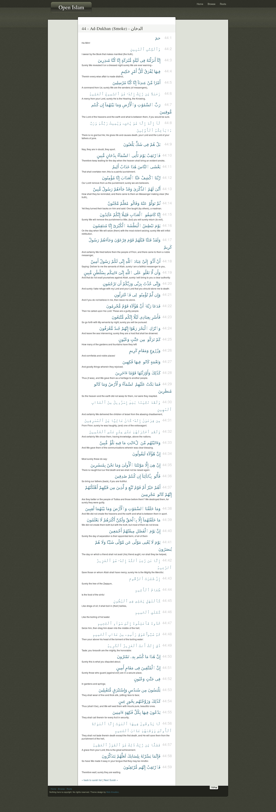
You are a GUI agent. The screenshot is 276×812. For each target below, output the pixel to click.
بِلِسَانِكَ (133, 756)
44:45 (167, 600)
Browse (211, 4)
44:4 (168, 71)
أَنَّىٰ (158, 189)
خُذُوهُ (156, 623)
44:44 (167, 589)
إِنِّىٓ (121, 272)
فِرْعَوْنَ (120, 240)
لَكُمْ (114, 261)
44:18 (167, 261)
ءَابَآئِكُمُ (163, 130)
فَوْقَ (141, 634)
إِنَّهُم (142, 767)
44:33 (167, 442)
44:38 (167, 508)
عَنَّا (137, 177)
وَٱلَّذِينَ (121, 487)
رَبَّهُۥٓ (148, 306)
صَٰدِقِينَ (121, 476)
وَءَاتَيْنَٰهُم (154, 442)
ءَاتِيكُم (112, 272)
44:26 (167, 350)
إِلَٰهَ (151, 123)
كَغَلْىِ (156, 612)
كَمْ (158, 339)
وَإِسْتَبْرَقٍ (119, 690)
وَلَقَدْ (157, 240)
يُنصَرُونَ (165, 549)
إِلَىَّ (145, 261)
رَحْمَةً (156, 93)
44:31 (167, 420)
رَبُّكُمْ (103, 123)
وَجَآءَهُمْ (106, 240)
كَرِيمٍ (133, 350)
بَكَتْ (150, 384)
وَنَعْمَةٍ (156, 361)
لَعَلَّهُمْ (121, 756)
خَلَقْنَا (149, 508)
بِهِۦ (132, 656)
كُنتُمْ (132, 476)
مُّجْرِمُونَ (113, 306)
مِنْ (121, 634)
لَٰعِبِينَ (89, 508)
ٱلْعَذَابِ (136, 214)
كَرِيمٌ (168, 247)
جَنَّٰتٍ (134, 339)
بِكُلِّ (137, 712)
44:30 (167, 401)
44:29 (167, 383)
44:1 (168, 37)
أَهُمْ (157, 487)
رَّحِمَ (142, 560)
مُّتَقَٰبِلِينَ (105, 690)
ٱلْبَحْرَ (143, 328)
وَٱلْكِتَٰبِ (153, 49)
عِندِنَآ (142, 82)
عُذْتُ (147, 283)
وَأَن (157, 272)
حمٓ (158, 38)
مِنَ (109, 402)
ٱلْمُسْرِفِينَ (94, 420)
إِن (102, 104)
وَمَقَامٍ (143, 350)
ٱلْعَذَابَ (127, 177)
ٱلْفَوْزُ (115, 744)
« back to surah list (92, 780)
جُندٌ (117, 328)
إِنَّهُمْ (124, 328)
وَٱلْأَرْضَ (120, 508)
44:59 (167, 766)
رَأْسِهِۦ (131, 634)
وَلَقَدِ (156, 431)
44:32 (167, 431)
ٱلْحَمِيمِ (142, 612)
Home (200, 4)
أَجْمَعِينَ (115, 531)
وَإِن (157, 294)
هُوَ (123, 93)
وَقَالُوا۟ (135, 203)
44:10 (167, 155)
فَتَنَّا (149, 240)
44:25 (167, 339)
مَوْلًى (136, 542)
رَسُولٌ (107, 189)
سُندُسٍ (134, 690)
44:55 (167, 712)
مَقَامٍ (129, 667)
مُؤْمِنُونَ (108, 177)
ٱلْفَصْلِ (142, 531)
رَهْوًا (133, 328)
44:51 (167, 667)
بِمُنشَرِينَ (98, 465)
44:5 (168, 82)
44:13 (167, 188)
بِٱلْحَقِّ (131, 519)
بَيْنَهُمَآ (109, 104)
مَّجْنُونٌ (113, 203)
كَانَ (128, 420)
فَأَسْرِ (156, 317)
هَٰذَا (133, 166)
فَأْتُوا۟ (157, 476)
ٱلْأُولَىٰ (127, 465)
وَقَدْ (129, 189)
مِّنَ (107, 420)
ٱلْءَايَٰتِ (133, 442)
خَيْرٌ (150, 487)
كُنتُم (95, 104)
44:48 (167, 633)
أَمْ (144, 487)
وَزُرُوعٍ (155, 350)
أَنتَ (142, 645)
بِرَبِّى (138, 283)
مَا (124, 442)
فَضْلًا (156, 744)
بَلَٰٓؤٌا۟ (111, 442)
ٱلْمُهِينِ (164, 409)
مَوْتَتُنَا (139, 465)
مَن (149, 560)
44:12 (167, 177)
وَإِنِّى (157, 283)
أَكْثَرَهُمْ (109, 519)
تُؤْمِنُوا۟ (143, 294)
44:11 (167, 166)
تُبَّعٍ (130, 487)
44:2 (168, 48)
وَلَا (103, 542)
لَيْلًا (135, 317)
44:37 (167, 487)
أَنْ (158, 261)
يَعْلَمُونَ (93, 519)
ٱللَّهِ (129, 261)
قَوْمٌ (125, 306)
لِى (134, 294)
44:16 (167, 225)
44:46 (167, 611)
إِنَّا (118, 60)
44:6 (168, 93)
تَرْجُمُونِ (109, 283)
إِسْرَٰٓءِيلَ (120, 402)
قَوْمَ (130, 240)
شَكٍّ (138, 144)
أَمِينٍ (120, 667)
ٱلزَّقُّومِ (136, 578)
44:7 (168, 104)
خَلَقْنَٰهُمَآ (149, 519)
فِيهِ (118, 442)
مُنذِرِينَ (104, 60)
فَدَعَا (156, 306)
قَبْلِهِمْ (104, 487)
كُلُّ (140, 71)
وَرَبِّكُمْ (128, 283)
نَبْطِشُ (148, 225)
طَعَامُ (156, 589)
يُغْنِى (146, 542)
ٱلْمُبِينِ (137, 49)
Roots (223, 4)
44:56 (167, 723)
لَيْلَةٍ (136, 60)
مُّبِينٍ (101, 155)
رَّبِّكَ (140, 93)
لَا (101, 519)
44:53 (167, 689)
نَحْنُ (110, 465)
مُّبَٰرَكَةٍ (126, 60)
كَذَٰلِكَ (156, 372)
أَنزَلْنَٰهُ (151, 60)
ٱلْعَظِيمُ (100, 744)
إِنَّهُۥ (131, 93)
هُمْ (152, 144)
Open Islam (71, 7)
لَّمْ (151, 294)
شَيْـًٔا (110, 542)
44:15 (167, 214)
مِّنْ (150, 82)
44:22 (167, 305)
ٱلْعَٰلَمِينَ (97, 431)
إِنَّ (158, 453)
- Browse (61, 788)
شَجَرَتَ (150, 578)
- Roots (68, 788)
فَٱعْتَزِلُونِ (122, 294)
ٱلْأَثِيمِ (142, 589)
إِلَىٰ (127, 623)
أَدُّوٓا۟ (152, 261)
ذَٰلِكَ (131, 744)
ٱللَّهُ (133, 560)
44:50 (167, 656)
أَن (119, 283)
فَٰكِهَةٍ (129, 712)
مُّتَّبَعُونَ (118, 317)
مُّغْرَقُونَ (106, 328)
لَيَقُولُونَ (139, 453)
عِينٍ (121, 701)
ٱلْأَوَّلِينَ (145, 130)
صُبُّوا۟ (150, 634)
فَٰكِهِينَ (127, 361)
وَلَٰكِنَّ (120, 519)
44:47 (167, 622)
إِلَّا (142, 123)
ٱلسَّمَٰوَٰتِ (145, 104)
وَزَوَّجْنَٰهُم (143, 701)
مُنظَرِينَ (165, 391)
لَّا (152, 272)
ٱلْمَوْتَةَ (98, 723)
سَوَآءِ (118, 623)
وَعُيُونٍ (123, 339)
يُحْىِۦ (127, 123)
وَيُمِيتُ (115, 123)
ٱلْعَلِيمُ (96, 93)
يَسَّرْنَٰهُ (146, 756)
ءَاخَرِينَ (121, 372)
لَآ (158, 123)
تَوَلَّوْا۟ (151, 203)
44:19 (167, 272)
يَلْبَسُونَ (154, 690)
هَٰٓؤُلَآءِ (134, 306)
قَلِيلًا (125, 214)
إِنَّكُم (128, 317)
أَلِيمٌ (115, 166)
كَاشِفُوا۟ (150, 214)
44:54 (167, 700)
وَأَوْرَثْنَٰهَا (143, 372)
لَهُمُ (151, 189)
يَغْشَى (155, 166)
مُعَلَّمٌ (124, 203)
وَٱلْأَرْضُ (114, 384)
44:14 (167, 203)
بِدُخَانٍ (111, 155)
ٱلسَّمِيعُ (112, 93)
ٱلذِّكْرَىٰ (140, 189)
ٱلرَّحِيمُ (164, 567)
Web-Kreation (112, 792)
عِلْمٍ (119, 431)
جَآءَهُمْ (119, 189)
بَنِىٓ (132, 402)
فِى (142, 60)
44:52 (167, 678)
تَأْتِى (135, 155)
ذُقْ (158, 645)
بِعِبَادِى (145, 317)
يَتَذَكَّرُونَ (109, 756)
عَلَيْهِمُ (140, 384)
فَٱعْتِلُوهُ (141, 623)
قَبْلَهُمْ (140, 240)
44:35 (167, 464)
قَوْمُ (137, 487)
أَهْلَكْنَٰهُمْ (91, 487)
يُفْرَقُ (148, 71)
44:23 (167, 316)
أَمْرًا (157, 82)
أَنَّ (142, 306)
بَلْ (158, 144)
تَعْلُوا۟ (146, 272)
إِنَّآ (159, 60)
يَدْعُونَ (155, 712)
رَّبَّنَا (158, 177)
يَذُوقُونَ (147, 723)
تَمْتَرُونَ (123, 656)
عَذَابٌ (125, 166)
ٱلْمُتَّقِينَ (148, 667)
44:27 (167, 361)
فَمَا (158, 384)
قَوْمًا (132, 372)
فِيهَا (157, 71)
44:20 (167, 283)
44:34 (167, 453)
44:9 (168, 144)
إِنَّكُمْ (116, 214)
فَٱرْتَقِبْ (154, 155)
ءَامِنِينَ (118, 712)
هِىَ (152, 465)
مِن (142, 339)
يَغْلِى (140, 600)
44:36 (167, 475)
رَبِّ (158, 104)
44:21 (167, 294)
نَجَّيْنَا (143, 402)
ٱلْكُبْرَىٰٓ (119, 225)
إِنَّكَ (151, 645)
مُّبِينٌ (97, 189)
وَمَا (118, 104)
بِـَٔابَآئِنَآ (147, 476)
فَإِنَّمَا (156, 756)
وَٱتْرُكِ (155, 328)
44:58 (167, 755)
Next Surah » (111, 780)
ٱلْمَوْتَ (122, 723)
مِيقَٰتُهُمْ (129, 531)
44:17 (167, 239)
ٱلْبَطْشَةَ (134, 225)
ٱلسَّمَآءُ (123, 155)
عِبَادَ (137, 261)
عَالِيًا (117, 420)
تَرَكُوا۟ (150, 339)
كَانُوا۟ (145, 361)
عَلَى (137, 272)
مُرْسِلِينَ (119, 82)
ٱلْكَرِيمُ (114, 645)
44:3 (168, 60)
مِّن (147, 93)
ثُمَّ (159, 203)
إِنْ (158, 465)
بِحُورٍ (130, 701)
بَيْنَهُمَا (100, 508)
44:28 (167, 372)
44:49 (167, 645)
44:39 (167, 519)
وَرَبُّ (93, 123)
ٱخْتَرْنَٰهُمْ (141, 431)
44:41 (167, 541)
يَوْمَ (143, 155)
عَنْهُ (144, 203)
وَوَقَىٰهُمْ (148, 730)
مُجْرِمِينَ (148, 494)
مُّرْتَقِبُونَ (130, 767)
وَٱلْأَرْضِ (129, 104)
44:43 (167, 578)
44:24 (167, 328)
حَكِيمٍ (125, 71)
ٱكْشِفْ (147, 177)
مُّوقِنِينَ (166, 112)
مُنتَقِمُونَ (100, 225)
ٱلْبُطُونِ (120, 600)
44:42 (167, 560)
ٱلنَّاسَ (143, 166)
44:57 (167, 744)
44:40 (167, 530)
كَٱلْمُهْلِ (153, 600)
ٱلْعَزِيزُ (104, 560)
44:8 (168, 122)
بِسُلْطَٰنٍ (99, 272)
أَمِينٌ (95, 261)
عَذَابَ (135, 730)
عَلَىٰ (127, 431)
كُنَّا (113, 60)
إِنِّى (121, 261)
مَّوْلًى (119, 542)
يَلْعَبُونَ (128, 144)
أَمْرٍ (134, 71)
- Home (52, 788)
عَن (128, 542)
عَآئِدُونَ (106, 214)
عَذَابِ (113, 634)
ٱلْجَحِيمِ (104, 623)
